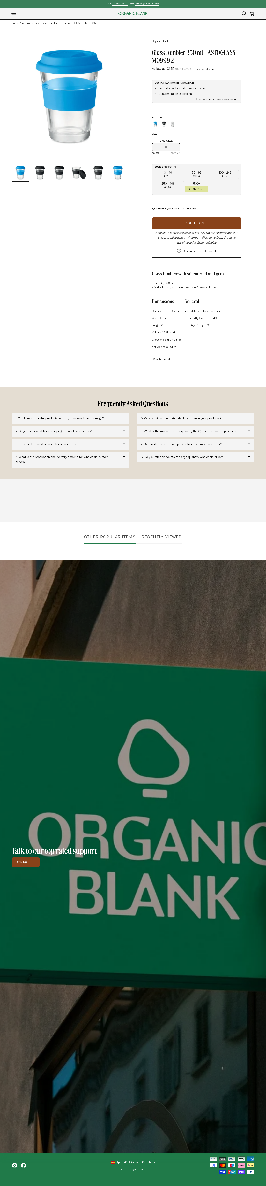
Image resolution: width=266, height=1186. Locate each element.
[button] (244, 13)
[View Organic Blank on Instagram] (15, 1165)
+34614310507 (120, 4)
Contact (196, 189)
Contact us (26, 862)
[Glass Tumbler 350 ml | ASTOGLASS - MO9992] (20, 173)
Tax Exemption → (205, 69)
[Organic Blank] (133, 13)
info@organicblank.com (147, 4)
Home (15, 23)
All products (29, 23)
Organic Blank (160, 41)
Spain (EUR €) (125, 1162)
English (146, 1162)
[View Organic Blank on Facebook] (23, 1165)
